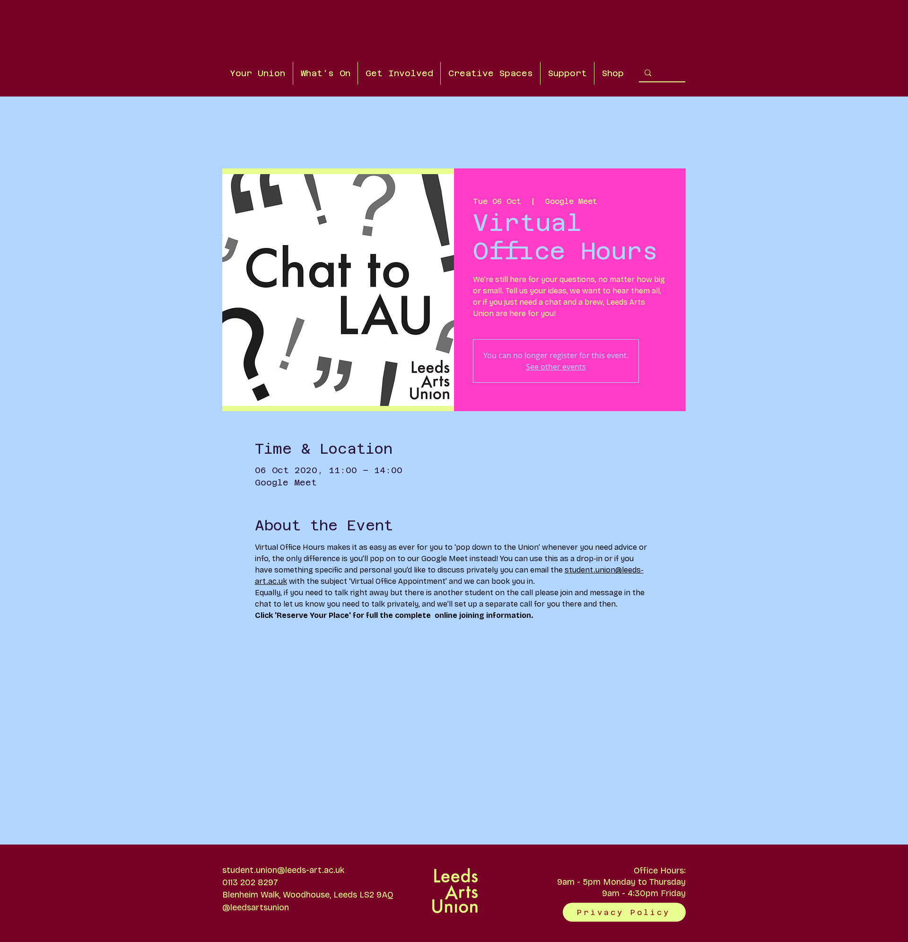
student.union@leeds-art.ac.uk (283, 870)
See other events (556, 366)
